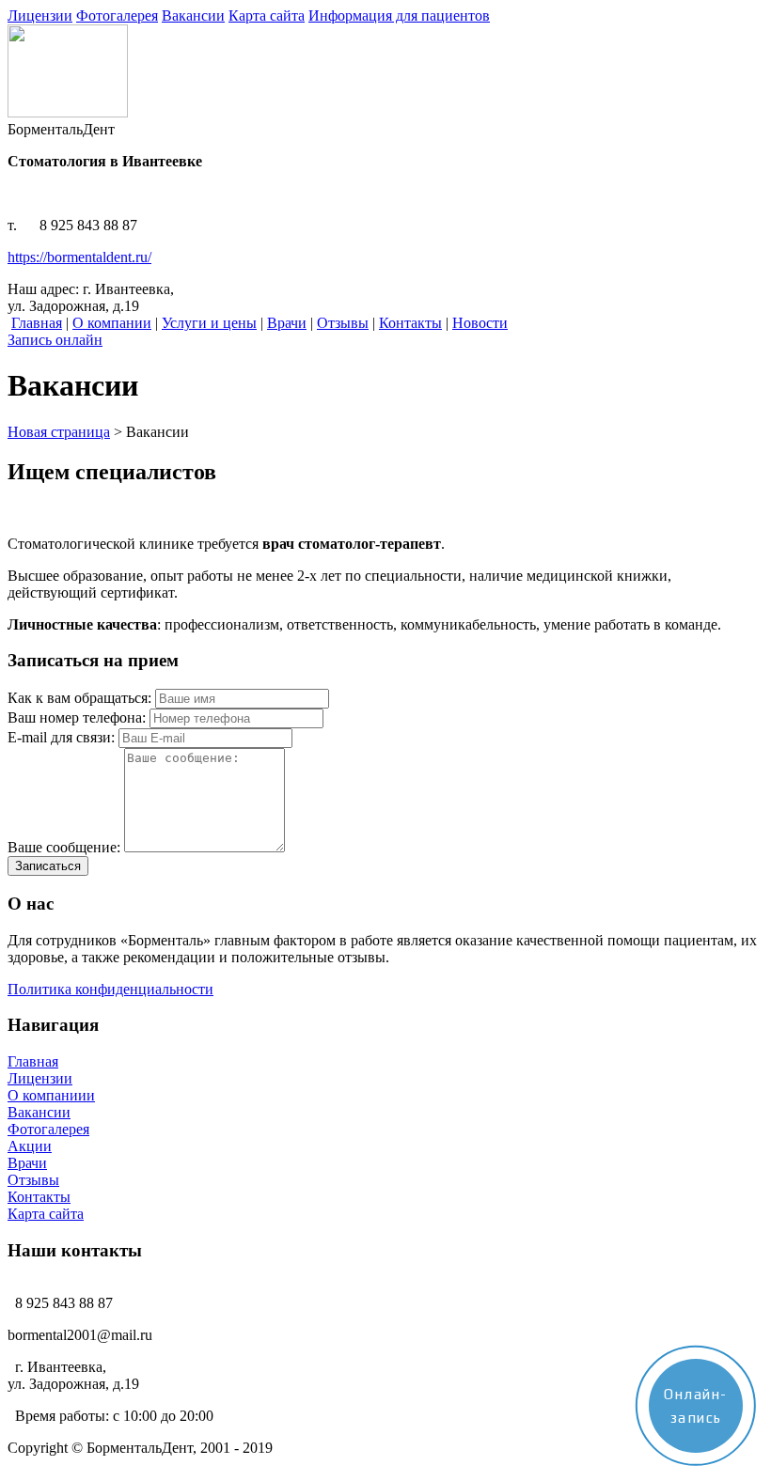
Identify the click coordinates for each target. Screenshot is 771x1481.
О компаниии (51, 1095)
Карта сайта (46, 1214)
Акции (30, 1146)
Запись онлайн (55, 340)
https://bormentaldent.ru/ (79, 257)
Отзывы (33, 1180)
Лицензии (40, 1078)
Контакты (39, 1197)
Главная (33, 1061)
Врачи (27, 1163)
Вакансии (39, 1112)
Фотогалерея (48, 1129)
